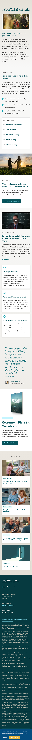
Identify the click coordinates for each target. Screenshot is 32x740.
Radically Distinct (13, 734)
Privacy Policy (6, 610)
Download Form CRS (7, 613)
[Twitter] (14, 587)
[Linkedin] (3, 587)
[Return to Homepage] (10, 2)
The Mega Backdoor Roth (11, 566)
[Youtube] (7, 587)
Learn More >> (5, 259)
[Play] (16, 221)
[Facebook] (10, 587)
